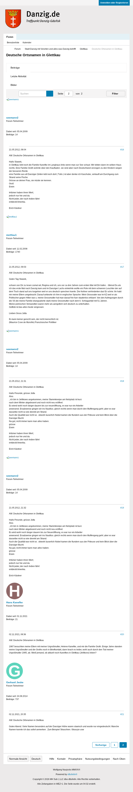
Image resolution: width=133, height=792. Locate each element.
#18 (122, 381)
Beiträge (15, 67)
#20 (122, 634)
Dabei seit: (11, 131)
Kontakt (61, 758)
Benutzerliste (13, 42)
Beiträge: (10, 134)
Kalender (27, 42)
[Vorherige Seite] (88, 93)
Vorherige (101, 745)
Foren (9, 36)
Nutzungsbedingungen (97, 758)
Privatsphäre (75, 758)
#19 (122, 508)
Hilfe (51, 758)
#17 (122, 267)
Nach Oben (119, 758)
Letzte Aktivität (18, 76)
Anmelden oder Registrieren (114, 3)
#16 (122, 149)
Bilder (14, 85)
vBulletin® (72, 774)
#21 (122, 714)
